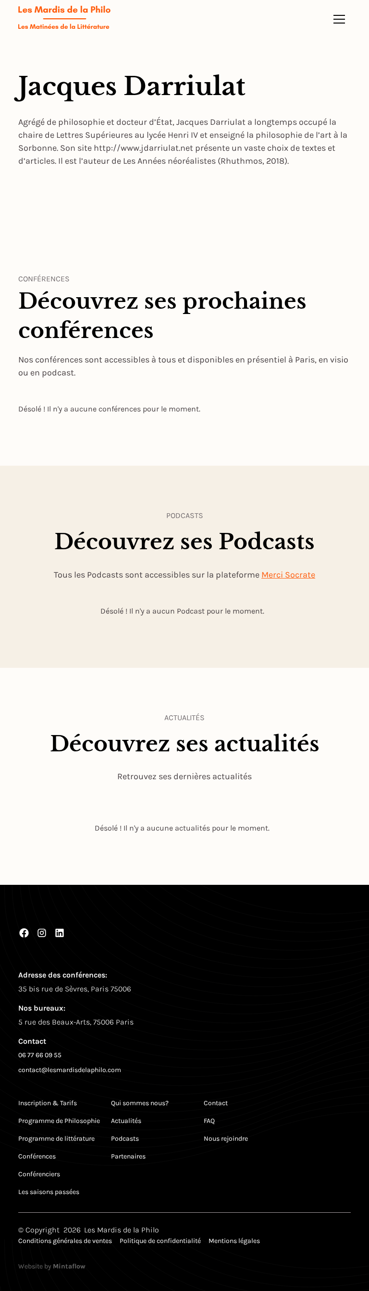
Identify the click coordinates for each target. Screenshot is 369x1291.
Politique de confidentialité (160, 1241)
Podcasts (125, 1138)
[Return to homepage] (64, 19)
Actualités (126, 1121)
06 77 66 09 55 (40, 1055)
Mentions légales (234, 1241)
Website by (52, 1266)
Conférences (37, 1156)
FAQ (209, 1121)
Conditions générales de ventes (65, 1241)
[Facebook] (24, 933)
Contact (216, 1103)
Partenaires (128, 1156)
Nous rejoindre (226, 1138)
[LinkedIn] (59, 933)
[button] (339, 19)
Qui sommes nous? (140, 1103)
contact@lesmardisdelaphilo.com (69, 1070)
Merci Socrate (288, 574)
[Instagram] (42, 933)
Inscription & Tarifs (47, 1103)
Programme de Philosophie (59, 1121)
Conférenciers (39, 1174)
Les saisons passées (48, 1192)
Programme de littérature (56, 1138)
